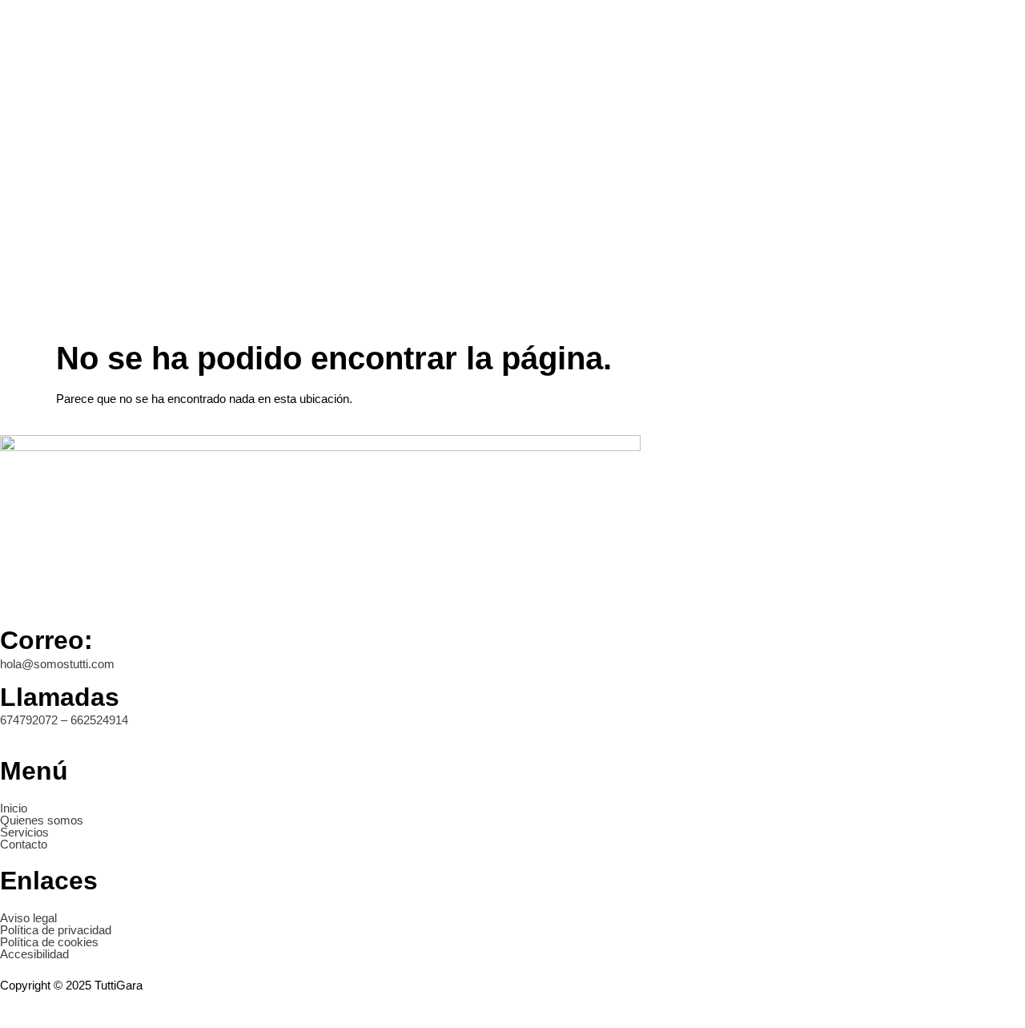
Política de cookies (49, 942)
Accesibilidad (34, 954)
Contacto (23, 844)
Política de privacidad (55, 930)
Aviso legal (28, 918)
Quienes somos (41, 820)
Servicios (24, 832)
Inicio (13, 808)
